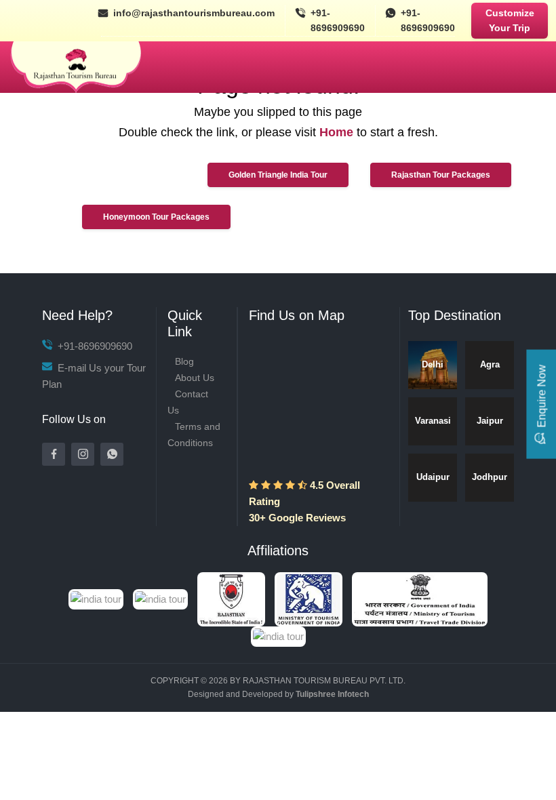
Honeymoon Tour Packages (156, 217)
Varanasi (433, 421)
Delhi (432, 364)
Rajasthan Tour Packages (440, 175)
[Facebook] (53, 454)
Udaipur (433, 477)
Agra (490, 364)
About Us (194, 377)
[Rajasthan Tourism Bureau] (76, 67)
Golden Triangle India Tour (278, 175)
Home (336, 132)
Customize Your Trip (509, 20)
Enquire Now (541, 396)
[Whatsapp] (111, 454)
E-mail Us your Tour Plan (94, 376)
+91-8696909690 (338, 20)
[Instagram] (82, 454)
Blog (184, 361)
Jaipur (490, 421)
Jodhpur (489, 477)
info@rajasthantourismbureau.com (194, 12)
